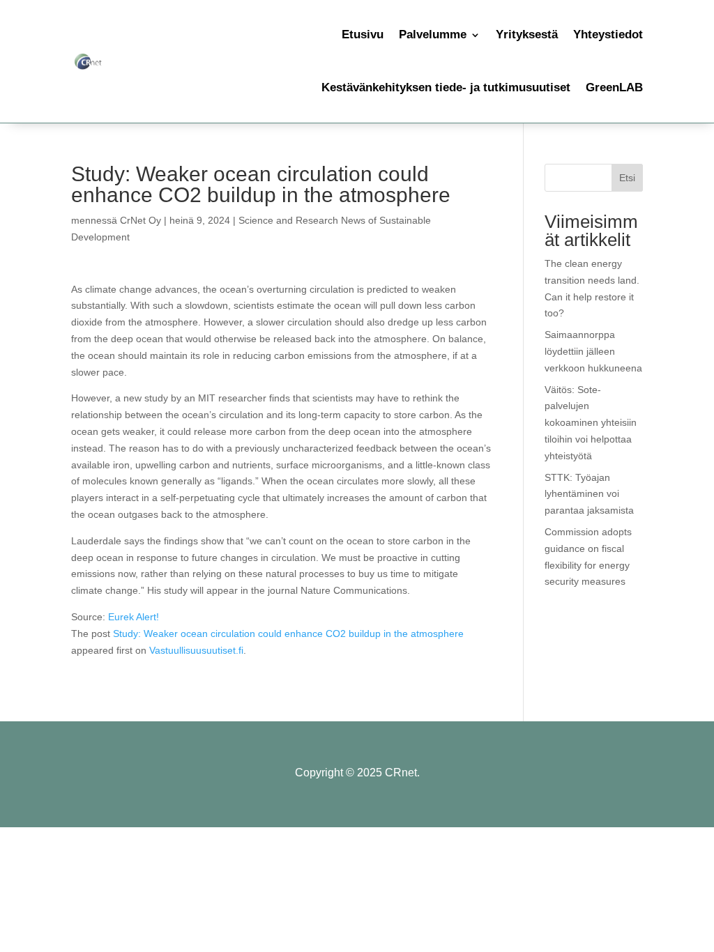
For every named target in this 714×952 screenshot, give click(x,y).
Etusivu (362, 34)
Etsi (627, 177)
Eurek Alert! (133, 616)
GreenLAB (614, 87)
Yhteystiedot (608, 34)
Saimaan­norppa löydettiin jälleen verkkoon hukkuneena (593, 351)
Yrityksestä (527, 34)
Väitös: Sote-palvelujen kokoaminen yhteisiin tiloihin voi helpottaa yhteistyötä (591, 422)
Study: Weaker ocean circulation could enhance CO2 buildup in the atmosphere (288, 633)
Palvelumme (432, 34)
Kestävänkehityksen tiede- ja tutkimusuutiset (445, 87)
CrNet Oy (140, 220)
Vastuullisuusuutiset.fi (196, 650)
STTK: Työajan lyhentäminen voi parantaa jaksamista (589, 494)
